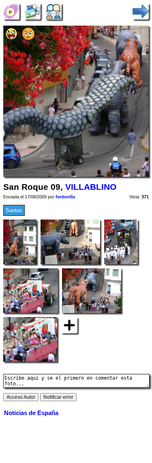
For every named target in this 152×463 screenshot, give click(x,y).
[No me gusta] (28, 38)
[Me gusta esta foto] (11, 38)
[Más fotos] (69, 325)
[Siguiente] (141, 11)
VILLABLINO (90, 187)
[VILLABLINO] (11, 11)
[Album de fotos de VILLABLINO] (32, 11)
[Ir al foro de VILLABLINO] (53, 11)
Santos (14, 210)
